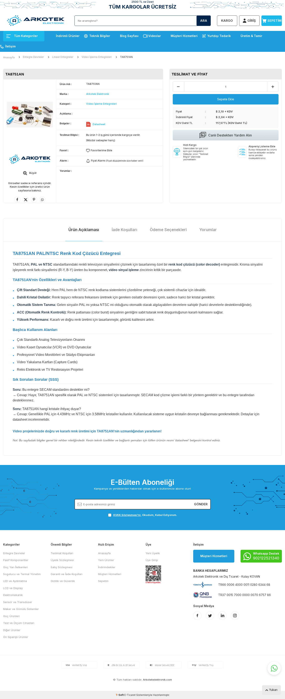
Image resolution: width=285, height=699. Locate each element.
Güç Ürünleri (11, 616)
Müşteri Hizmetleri (184, 36)
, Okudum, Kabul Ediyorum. (145, 515)
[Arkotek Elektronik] (29, 159)
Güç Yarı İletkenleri (15, 567)
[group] (29, 114)
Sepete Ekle (225, 99)
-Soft (120, 694)
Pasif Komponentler (15, 560)
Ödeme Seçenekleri (168, 229)
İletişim (10, 46)
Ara (203, 21)
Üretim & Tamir (251, 36)
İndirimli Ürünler (67, 36)
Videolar (154, 36)
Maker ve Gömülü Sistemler (21, 609)
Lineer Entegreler (62, 57)
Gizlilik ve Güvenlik (63, 581)
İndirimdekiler (106, 567)
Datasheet (99, 124)
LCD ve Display (13, 588)
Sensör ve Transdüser (17, 602)
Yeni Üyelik (153, 553)
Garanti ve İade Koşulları (66, 574)
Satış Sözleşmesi (61, 567)
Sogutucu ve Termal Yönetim (22, 574)
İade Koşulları (124, 229)
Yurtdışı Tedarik (219, 36)
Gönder (201, 504)
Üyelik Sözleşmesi (62, 560)
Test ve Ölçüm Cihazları (18, 623)
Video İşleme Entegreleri (97, 57)
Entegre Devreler (33, 57)
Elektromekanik (13, 595)
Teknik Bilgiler (99, 36)
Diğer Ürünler (11, 630)
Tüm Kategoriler (26, 36)
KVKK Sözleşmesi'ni (127, 515)
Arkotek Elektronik (97, 93)
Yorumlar (208, 229)
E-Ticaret (130, 694)
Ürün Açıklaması (83, 229)
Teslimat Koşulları (62, 553)
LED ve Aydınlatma (15, 581)
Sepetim (103, 581)
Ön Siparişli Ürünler (15, 637)
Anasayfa (9, 57)
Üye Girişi (152, 560)
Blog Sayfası (129, 36)
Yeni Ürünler (106, 560)
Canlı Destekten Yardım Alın (230, 135)
